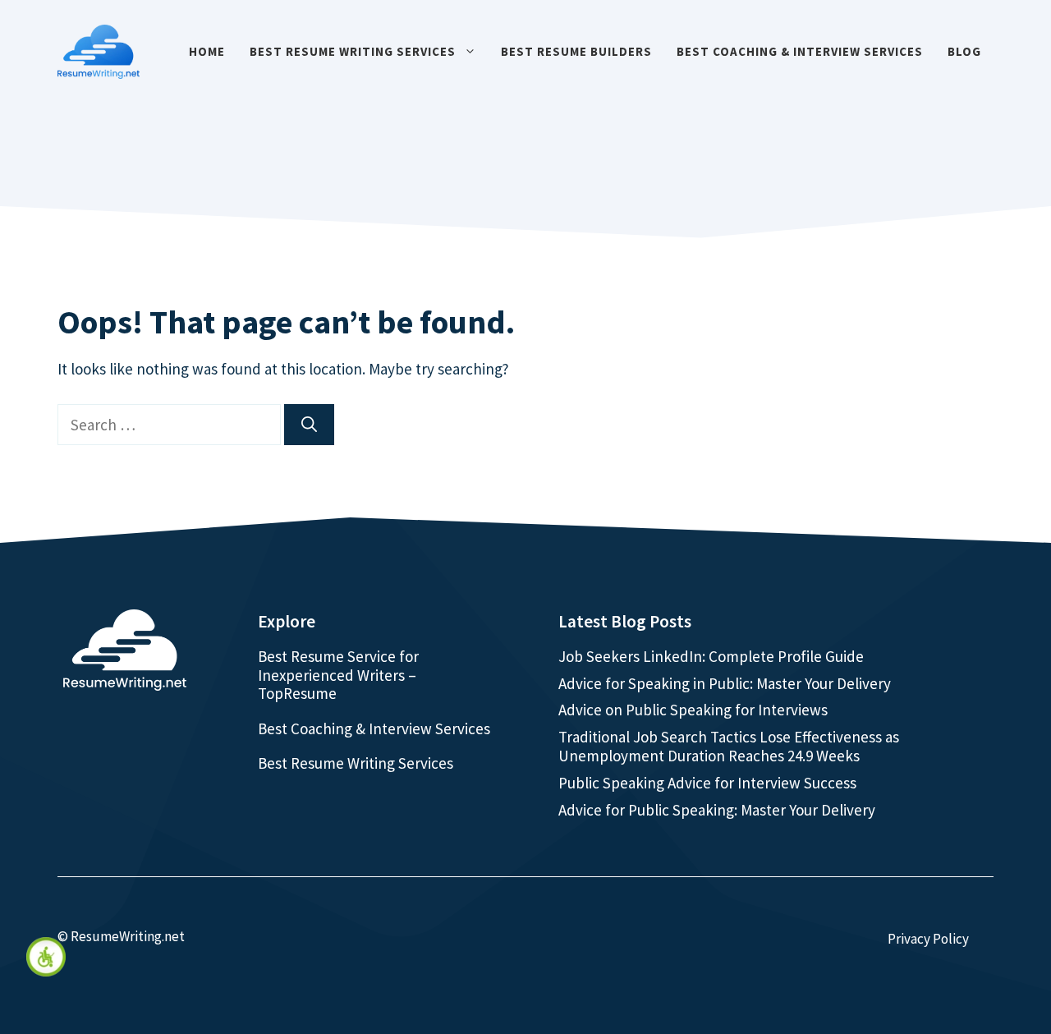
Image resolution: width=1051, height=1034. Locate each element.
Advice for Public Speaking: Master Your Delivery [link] (716, 810)
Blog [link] (964, 51)
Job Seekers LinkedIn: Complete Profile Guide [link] (711, 656)
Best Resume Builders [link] (576, 51)
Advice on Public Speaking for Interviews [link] (693, 709)
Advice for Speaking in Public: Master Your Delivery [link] (724, 683)
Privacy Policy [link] (928, 939)
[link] (46, 957)
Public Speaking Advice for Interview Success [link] (707, 783)
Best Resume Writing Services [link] (353, 51)
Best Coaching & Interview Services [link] (800, 51)
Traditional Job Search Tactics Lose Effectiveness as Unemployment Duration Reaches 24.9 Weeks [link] (728, 746)
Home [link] (207, 51)
